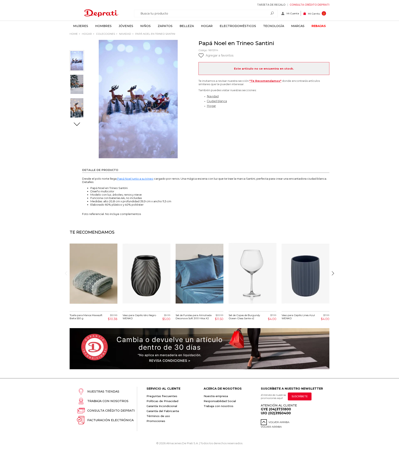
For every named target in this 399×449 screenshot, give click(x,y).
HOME (74, 33)
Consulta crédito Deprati (309, 4)
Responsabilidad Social (220, 401)
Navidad (124, 33)
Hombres (103, 26)
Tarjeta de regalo (271, 4)
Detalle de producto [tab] (100, 170)
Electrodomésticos (238, 26)
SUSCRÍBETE (300, 396)
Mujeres (80, 26)
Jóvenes (126, 26)
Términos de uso (158, 416)
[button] (77, 124)
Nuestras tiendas (103, 391)
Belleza (187, 26)
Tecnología (273, 26)
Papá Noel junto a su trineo (135, 178)
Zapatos (165, 26)
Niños (145, 26)
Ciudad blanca (217, 101)
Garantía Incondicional (162, 406)
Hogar (207, 26)
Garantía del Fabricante (163, 411)
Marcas (297, 26)
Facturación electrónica (110, 420)
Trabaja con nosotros (107, 401)
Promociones (156, 421)
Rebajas (319, 26)
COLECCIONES (105, 33)
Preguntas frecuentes (162, 396)
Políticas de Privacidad (162, 401)
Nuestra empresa (216, 396)
